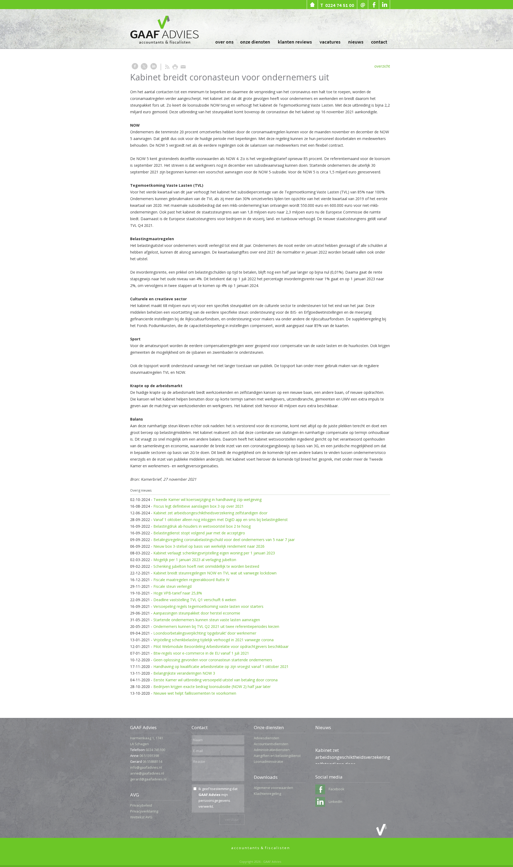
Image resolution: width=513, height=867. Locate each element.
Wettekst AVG (141, 817)
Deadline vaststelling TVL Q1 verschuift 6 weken (194, 599)
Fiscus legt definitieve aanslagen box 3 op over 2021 (198, 506)
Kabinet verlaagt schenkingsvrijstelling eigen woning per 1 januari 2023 (214, 552)
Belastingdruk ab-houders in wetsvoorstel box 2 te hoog (202, 526)
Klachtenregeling (267, 793)
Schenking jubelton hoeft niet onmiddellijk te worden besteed (206, 566)
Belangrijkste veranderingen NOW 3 (184, 673)
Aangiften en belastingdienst (277, 755)
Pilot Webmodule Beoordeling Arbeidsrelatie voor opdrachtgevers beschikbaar (221, 646)
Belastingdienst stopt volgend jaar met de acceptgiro (199, 532)
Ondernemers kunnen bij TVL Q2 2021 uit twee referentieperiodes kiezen (216, 626)
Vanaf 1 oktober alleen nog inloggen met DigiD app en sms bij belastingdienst (220, 519)
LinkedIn (335, 801)
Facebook (336, 789)
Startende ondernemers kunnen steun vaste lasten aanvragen (206, 619)
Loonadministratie (268, 761)
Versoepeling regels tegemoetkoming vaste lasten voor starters (208, 606)
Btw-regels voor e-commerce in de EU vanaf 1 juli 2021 (201, 653)
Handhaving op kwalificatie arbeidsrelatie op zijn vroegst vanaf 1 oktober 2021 (221, 666)
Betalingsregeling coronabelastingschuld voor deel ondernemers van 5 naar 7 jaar (224, 539)
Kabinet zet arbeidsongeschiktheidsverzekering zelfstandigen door (210, 512)
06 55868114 (152, 761)
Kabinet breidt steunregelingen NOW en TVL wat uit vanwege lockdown (215, 573)
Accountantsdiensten (271, 743)
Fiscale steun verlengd (172, 586)
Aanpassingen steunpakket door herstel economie (196, 613)
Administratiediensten (272, 749)
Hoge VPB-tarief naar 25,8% (177, 593)
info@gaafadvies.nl (146, 767)
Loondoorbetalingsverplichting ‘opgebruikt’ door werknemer (204, 633)
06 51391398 (149, 755)
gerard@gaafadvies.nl (148, 779)
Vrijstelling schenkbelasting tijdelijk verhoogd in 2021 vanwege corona (213, 639)
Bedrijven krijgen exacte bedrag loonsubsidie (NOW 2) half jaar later (212, 686)
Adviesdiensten (266, 738)
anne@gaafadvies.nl (147, 773)
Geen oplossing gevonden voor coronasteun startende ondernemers (212, 659)
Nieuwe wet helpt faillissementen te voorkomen (194, 693)
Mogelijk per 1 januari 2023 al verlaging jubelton (194, 559)
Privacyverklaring (144, 811)
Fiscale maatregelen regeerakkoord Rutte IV (191, 579)
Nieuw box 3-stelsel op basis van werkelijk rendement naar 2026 (209, 546)
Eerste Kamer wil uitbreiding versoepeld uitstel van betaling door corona (215, 679)
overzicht (382, 66)
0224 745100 (155, 749)
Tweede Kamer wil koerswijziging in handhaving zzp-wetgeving (207, 499)
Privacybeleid (141, 805)
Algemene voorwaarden (273, 787)
